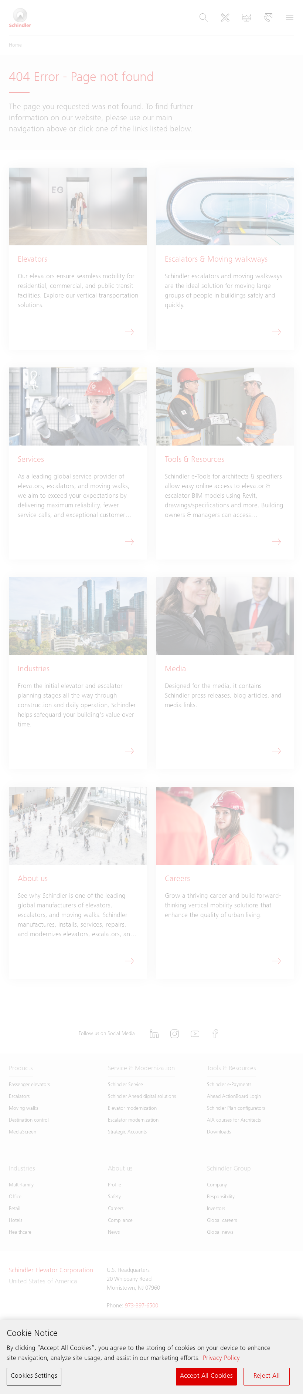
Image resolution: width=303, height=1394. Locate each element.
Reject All (266, 1376)
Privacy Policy (221, 1358)
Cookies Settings (34, 1376)
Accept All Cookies (206, 1376)
